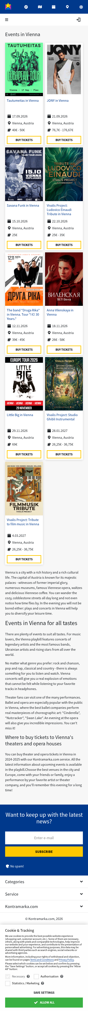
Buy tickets (24, 139)
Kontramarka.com (21, 906)
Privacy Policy (66, 959)
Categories (14, 881)
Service (11, 894)
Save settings (44, 993)
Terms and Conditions (42, 959)
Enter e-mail (44, 837)
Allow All (46, 1002)
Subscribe (44, 851)
